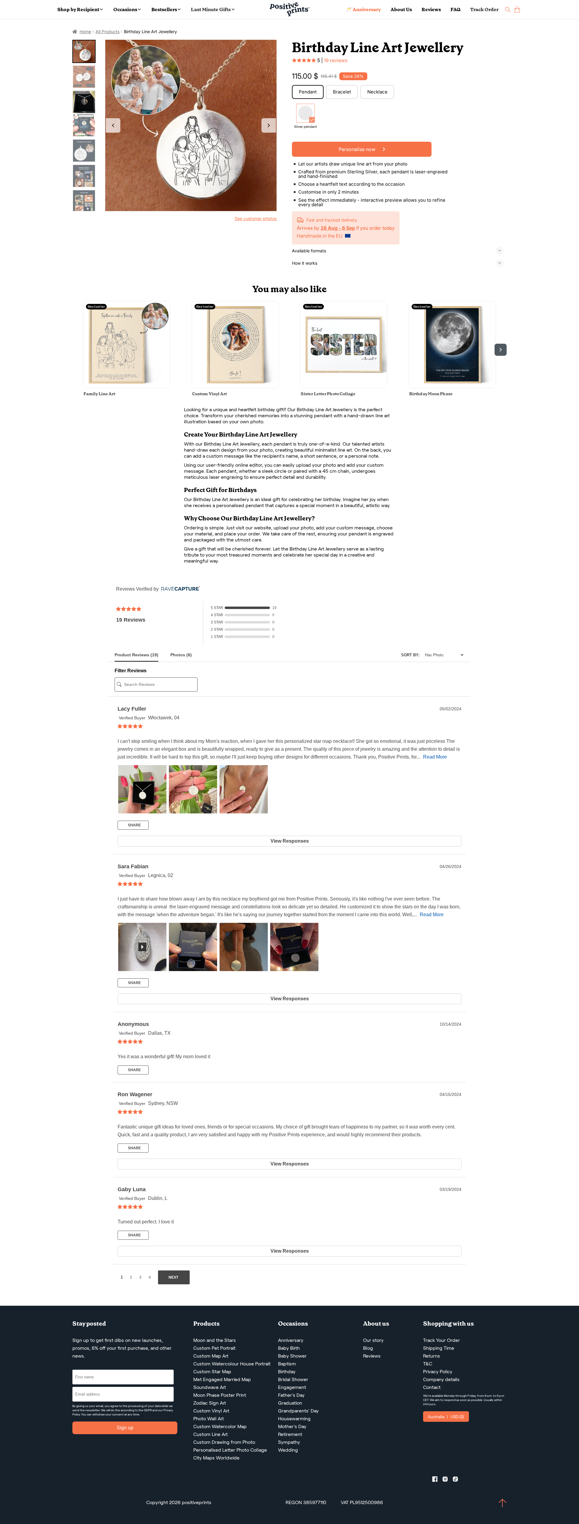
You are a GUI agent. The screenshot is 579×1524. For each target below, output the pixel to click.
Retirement (290, 1434)
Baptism (287, 1363)
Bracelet (342, 92)
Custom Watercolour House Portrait (232, 1363)
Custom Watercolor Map (220, 1426)
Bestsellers (164, 9)
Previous (113, 125)
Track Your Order (441, 1340)
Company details (441, 1379)
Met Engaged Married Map (222, 1379)
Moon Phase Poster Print (219, 1395)
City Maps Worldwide (216, 1457)
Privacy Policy (437, 1371)
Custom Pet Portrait (214, 1348)
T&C (427, 1363)
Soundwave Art (209, 1387)
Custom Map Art (210, 1355)
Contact (432, 1387)
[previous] (78, 350)
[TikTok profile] (458, 1480)
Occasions (125, 9)
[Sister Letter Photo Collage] (344, 386)
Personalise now (358, 149)
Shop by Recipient (78, 9)
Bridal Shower (293, 1379)
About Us (401, 9)
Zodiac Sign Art (209, 1403)
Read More (435, 756)
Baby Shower (292, 1355)
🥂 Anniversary (363, 9)
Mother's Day (292, 1426)
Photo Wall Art (208, 1418)
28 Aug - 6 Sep (338, 228)
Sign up (125, 1427)
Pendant (308, 92)
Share (134, 825)
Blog (368, 1348)
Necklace (377, 92)
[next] (501, 350)
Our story (373, 1340)
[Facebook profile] (437, 1480)
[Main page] (290, 9)
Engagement (292, 1387)
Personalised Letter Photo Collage (230, 1450)
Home (85, 31)
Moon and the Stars (214, 1340)
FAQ (455, 9)
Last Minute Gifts (211, 9)
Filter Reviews (131, 670)
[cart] (517, 9)
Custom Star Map (212, 1371)
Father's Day (291, 1395)
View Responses (290, 841)
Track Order (484, 9)
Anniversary (290, 1340)
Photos (181, 654)
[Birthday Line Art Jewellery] (191, 125)
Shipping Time (438, 1348)
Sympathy (289, 1442)
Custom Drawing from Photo (224, 1442)
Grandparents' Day (298, 1410)
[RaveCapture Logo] (179, 589)
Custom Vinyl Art (211, 1410)
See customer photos (256, 218)
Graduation (290, 1403)
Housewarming (294, 1418)
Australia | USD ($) (446, 1416)
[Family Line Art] (127, 386)
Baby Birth (289, 1348)
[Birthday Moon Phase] (452, 386)
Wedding (288, 1450)
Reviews (431, 9)
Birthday (287, 1371)
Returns (431, 1355)
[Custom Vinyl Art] (235, 386)
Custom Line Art (210, 1434)
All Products (107, 31)
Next (268, 125)
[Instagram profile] (447, 1480)
